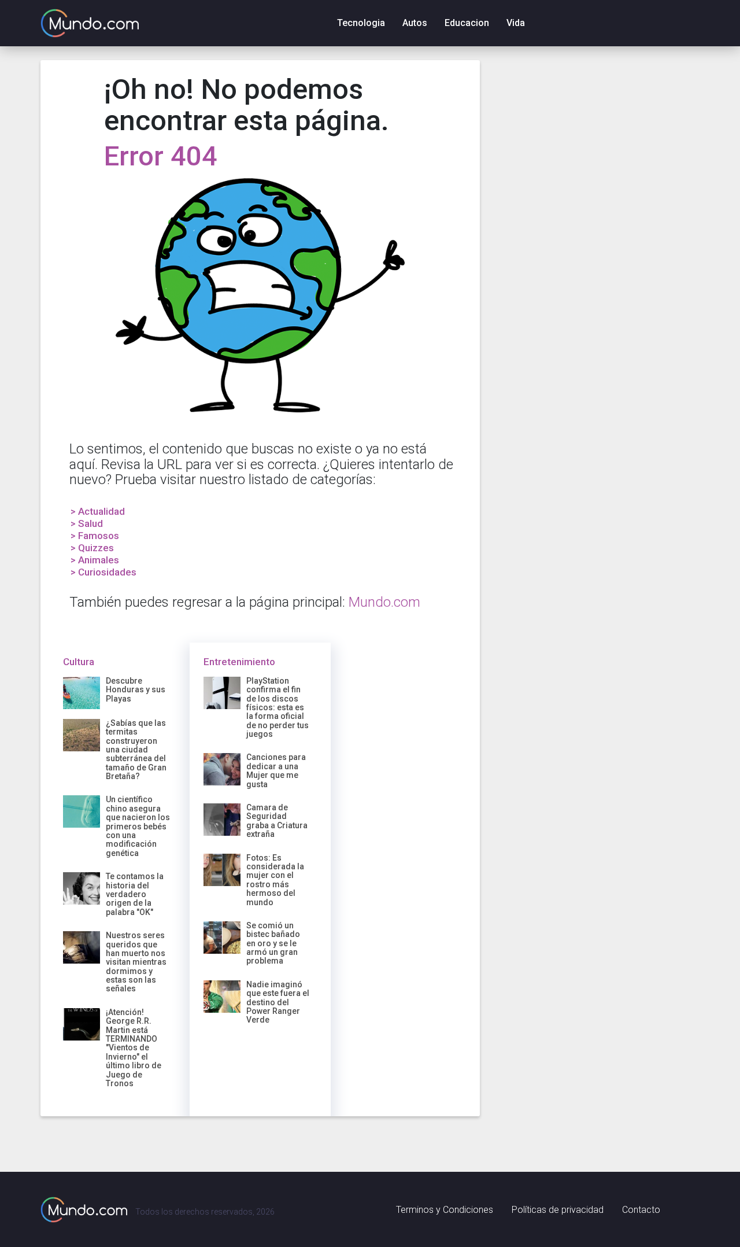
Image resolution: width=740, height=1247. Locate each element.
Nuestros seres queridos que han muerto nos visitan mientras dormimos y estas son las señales (136, 962)
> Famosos (95, 535)
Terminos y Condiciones (444, 1209)
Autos (414, 22)
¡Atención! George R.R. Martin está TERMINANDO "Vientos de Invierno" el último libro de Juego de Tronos (133, 1048)
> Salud (87, 523)
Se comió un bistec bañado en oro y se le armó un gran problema (273, 943)
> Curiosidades (103, 572)
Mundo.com (384, 602)
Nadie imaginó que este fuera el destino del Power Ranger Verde (277, 1002)
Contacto (641, 1209)
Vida (515, 22)
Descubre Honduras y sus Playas (135, 689)
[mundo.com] (83, 1209)
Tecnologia (361, 22)
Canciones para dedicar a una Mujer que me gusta (276, 770)
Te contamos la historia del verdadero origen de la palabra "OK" (135, 894)
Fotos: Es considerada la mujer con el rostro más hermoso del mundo (275, 880)
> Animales (95, 560)
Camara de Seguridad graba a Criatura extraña (277, 821)
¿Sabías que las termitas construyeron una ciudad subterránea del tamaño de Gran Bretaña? (136, 749)
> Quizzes (92, 548)
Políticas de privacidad (558, 1209)
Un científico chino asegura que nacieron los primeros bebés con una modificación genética (138, 826)
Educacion (467, 22)
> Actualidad (98, 511)
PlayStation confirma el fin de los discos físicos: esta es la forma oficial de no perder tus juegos (277, 707)
